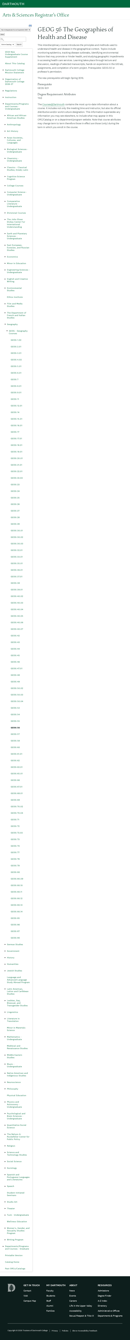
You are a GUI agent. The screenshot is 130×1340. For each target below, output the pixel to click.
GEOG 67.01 (16, 786)
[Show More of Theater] (5, 1208)
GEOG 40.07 (17, 629)
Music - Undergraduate (14, 1065)
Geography (12, 324)
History (10, 957)
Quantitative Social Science (16, 1126)
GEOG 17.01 (16, 438)
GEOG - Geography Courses (18, 332)
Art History (12, 131)
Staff (48, 1300)
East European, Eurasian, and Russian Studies (18, 247)
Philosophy (12, 1088)
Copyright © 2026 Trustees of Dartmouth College (28, 1330)
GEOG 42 (15, 635)
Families (50, 1310)
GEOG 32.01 (17, 550)
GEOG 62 (15, 760)
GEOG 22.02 (17, 478)
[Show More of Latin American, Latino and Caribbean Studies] (5, 989)
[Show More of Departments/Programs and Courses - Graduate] (3, 1246)
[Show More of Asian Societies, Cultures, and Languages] (5, 138)
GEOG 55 (15, 721)
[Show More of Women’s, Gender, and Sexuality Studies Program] (5, 1228)
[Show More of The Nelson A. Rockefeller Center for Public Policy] (5, 1134)
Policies (65, 1330)
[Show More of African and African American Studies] (5, 115)
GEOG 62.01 (17, 767)
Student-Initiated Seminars (15, 1194)
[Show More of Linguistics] (5, 1012)
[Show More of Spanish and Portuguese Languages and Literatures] (5, 1174)
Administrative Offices (108, 1310)
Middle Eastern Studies (14, 1056)
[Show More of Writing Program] (5, 1239)
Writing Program (15, 1239)
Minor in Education (16, 263)
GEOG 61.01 (16, 754)
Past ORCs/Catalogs (15, 1268)
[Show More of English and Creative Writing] (5, 279)
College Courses (15, 185)
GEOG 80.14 (17, 911)
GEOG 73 (15, 839)
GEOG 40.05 (17, 616)
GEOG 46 (15, 662)
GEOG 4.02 (16, 359)
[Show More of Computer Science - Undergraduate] (5, 192)
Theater (11, 1208)
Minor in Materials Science (16, 1029)
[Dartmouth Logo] (13, 4)
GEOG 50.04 (17, 701)
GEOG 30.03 (17, 543)
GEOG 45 (15, 655)
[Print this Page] (30, 26)
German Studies (15, 944)
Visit (25, 1295)
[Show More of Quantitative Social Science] (5, 1125)
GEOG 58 (15, 740)
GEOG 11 (15, 399)
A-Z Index (102, 1300)
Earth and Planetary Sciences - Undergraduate (17, 236)
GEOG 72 (15, 826)
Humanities (13, 964)
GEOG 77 (15, 852)
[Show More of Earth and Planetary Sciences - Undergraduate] (5, 233)
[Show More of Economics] (5, 257)
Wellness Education (17, 1221)
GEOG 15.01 (16, 419)
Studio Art (12, 1202)
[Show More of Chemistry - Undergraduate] (5, 158)
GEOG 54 (15, 714)
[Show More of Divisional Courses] (5, 213)
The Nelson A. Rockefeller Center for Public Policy (18, 1137)
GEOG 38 (15, 583)
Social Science (14, 1161)
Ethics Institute (15, 297)
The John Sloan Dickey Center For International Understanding (16, 223)
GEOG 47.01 (16, 668)
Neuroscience (14, 1082)
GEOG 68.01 (17, 793)
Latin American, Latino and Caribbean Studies (18, 991)
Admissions (103, 1290)
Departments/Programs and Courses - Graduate (17, 1247)
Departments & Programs (110, 1315)
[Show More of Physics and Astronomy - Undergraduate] (5, 1102)
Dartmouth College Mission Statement (14, 71)
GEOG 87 (15, 931)
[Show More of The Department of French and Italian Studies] (5, 313)
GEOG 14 (15, 412)
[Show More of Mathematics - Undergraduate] (5, 1037)
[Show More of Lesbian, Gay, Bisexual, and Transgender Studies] (5, 1000)
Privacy (55, 1330)
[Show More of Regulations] (3, 90)
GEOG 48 (15, 675)
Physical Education (16, 1095)
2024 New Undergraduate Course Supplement (16, 54)
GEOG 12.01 (16, 405)
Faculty (50, 1290)
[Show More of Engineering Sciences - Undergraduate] (5, 270)
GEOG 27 (15, 510)
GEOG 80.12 (16, 898)
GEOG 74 (15, 846)
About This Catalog (15, 63)
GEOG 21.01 (16, 465)
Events (72, 1295)
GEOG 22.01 (16, 471)
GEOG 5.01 (16, 366)
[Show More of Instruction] (3, 97)
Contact (27, 1290)
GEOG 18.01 (16, 445)
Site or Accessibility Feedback (84, 1330)
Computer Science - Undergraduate (17, 193)
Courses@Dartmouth (53, 104)
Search (19, 44)
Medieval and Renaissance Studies (17, 1047)
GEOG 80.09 (17, 878)
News (72, 1290)
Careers (73, 1300)
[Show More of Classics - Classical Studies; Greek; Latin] (5, 167)
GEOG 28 (15, 517)
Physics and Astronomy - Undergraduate (14, 1104)
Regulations (11, 90)
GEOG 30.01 (17, 530)
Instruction (10, 97)
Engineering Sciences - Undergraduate (18, 271)
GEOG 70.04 (17, 813)
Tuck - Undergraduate (18, 1215)
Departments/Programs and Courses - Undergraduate (17, 106)
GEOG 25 (15, 497)
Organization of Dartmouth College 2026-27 (14, 82)
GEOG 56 (15, 727)
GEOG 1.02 (16, 340)
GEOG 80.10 (17, 885)
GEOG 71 (15, 819)
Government (13, 951)
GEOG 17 (15, 432)
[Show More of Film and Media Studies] (5, 303)
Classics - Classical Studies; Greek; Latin (17, 168)
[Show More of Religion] (5, 1146)
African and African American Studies (16, 116)
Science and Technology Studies (17, 1153)
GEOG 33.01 (17, 556)
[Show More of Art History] (5, 131)
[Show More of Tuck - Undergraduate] (5, 1215)
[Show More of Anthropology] (5, 124)
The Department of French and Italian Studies (16, 315)
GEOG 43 (15, 642)
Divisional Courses (16, 213)
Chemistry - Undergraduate (14, 159)
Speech (10, 1186)
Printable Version (14, 1255)
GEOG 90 (15, 938)
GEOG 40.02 (17, 596)
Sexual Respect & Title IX (81, 1315)
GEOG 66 (15, 780)
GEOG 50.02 (17, 688)
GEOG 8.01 (16, 386)
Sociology (12, 1168)
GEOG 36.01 (17, 570)
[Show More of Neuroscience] (5, 1082)
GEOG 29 (15, 524)
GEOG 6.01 (16, 373)
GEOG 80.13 (17, 905)
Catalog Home (12, 1262)
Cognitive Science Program (16, 177)
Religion (11, 1146)
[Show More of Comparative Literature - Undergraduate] (5, 201)
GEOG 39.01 (17, 589)
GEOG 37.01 (16, 576)
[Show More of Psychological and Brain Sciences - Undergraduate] (5, 1113)
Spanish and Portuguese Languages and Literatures (18, 1177)
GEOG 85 (15, 918)
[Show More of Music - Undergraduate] (5, 1064)
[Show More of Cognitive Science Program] (5, 176)
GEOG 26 (15, 504)
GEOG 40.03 (17, 602)
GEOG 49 (15, 681)
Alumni (49, 1305)
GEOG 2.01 (16, 346)
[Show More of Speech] (5, 1186)
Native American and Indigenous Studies (17, 1074)
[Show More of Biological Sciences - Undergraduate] (5, 149)
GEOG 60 (15, 747)
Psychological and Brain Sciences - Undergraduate (16, 1116)
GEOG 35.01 (17, 563)
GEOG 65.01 (17, 773)
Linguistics (12, 1012)
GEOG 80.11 (16, 892)
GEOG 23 (15, 484)
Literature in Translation (13, 1019)
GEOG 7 (14, 379)
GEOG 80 (15, 872)
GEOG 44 (15, 648)
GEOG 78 (15, 859)
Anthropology (14, 124)
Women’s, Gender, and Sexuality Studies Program (18, 1231)
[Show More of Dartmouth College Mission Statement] (3, 70)
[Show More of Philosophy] (5, 1089)
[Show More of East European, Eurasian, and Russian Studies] (5, 245)
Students (50, 1295)
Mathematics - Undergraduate (14, 1038)
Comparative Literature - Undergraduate (14, 204)
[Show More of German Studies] (5, 944)
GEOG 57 (15, 734)
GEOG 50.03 (17, 694)
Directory (102, 1305)
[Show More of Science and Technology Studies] (5, 1152)
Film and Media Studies (14, 305)
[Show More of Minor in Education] (5, 263)
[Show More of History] (5, 957)
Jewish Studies (14, 970)
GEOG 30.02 (17, 537)
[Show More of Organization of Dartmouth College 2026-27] (3, 79)
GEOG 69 (15, 800)
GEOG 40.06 (17, 622)
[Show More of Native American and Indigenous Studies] (5, 1073)
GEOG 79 (15, 865)
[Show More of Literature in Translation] (5, 1018)
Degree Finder (104, 1295)
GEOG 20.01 (17, 458)
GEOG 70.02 (17, 806)
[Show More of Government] (5, 951)
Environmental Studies (14, 289)
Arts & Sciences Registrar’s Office (36, 15)
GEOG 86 (15, 924)
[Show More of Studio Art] (5, 1202)
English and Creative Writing (17, 280)
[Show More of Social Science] (5, 1161)
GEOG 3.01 (16, 353)
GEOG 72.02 (17, 832)
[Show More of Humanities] (5, 964)
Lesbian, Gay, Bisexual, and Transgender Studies (17, 1003)
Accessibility (75, 1310)
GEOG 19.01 (16, 451)
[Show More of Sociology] (5, 1168)
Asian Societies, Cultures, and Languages (15, 140)
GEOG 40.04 (17, 609)
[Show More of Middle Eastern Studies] (5, 1055)
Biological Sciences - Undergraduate (17, 150)
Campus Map (29, 1300)
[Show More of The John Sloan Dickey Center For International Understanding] (5, 219)
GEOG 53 (15, 708)
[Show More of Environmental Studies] (5, 288)
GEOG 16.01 (16, 425)
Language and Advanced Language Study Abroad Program (18, 980)
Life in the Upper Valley (80, 1305)
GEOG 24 (15, 491)
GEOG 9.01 (16, 392)
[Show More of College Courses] (5, 185)
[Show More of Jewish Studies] (5, 970)
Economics (12, 256)
